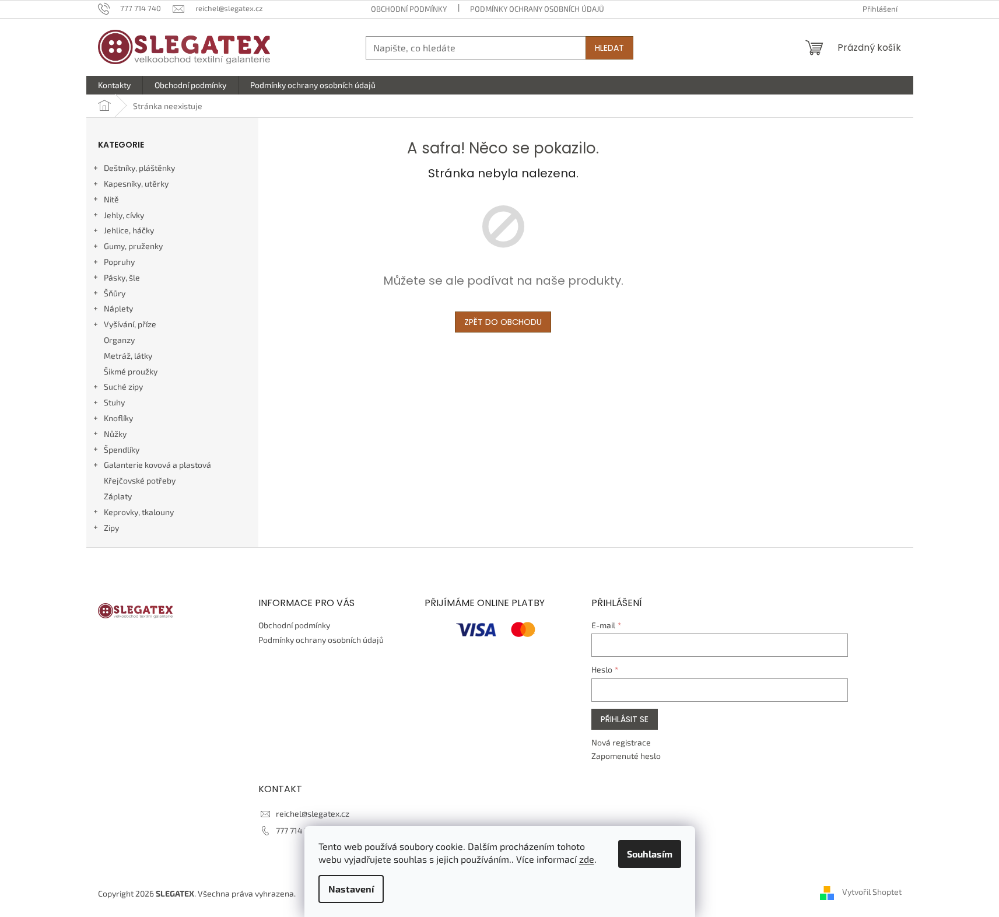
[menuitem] (114, 85)
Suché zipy (123, 386)
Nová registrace (621, 742)
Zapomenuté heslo (626, 756)
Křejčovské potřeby (140, 480)
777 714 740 (297, 830)
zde (586, 858)
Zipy (111, 528)
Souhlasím (649, 853)
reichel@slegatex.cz (312, 813)
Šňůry (114, 293)
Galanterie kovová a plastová (157, 465)
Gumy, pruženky (133, 246)
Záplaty (118, 496)
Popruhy (119, 262)
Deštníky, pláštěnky (139, 168)
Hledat (609, 48)
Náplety (118, 308)
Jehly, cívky (124, 215)
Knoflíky (118, 418)
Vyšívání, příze (130, 324)
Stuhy (114, 402)
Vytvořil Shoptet (872, 892)
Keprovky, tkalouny (139, 512)
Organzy (119, 340)
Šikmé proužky (130, 371)
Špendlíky (121, 449)
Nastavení (351, 888)
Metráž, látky (128, 355)
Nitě (111, 199)
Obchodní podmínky (409, 8)
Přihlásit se (625, 719)
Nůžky (115, 434)
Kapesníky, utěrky (136, 183)
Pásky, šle (122, 277)
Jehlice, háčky (129, 230)
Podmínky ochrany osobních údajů (537, 8)
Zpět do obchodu (503, 322)
